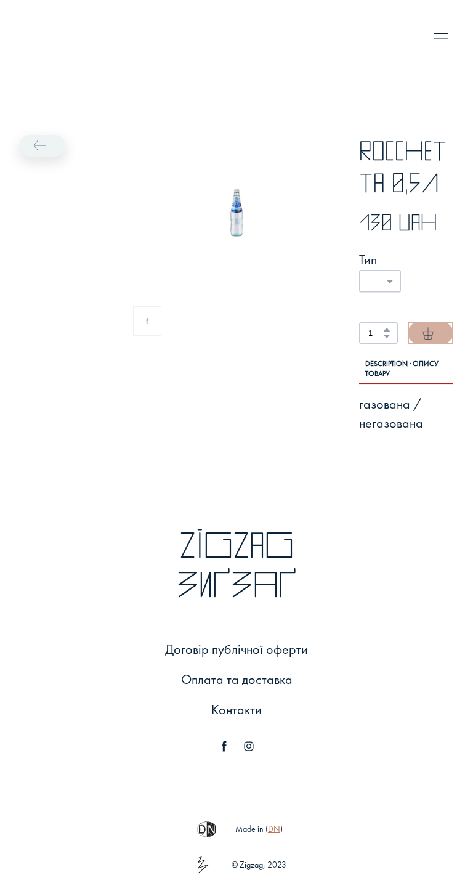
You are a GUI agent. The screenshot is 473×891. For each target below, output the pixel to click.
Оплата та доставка (237, 679)
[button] (42, 146)
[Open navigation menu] (441, 38)
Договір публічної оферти (236, 649)
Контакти (236, 709)
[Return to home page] (33, 38)
